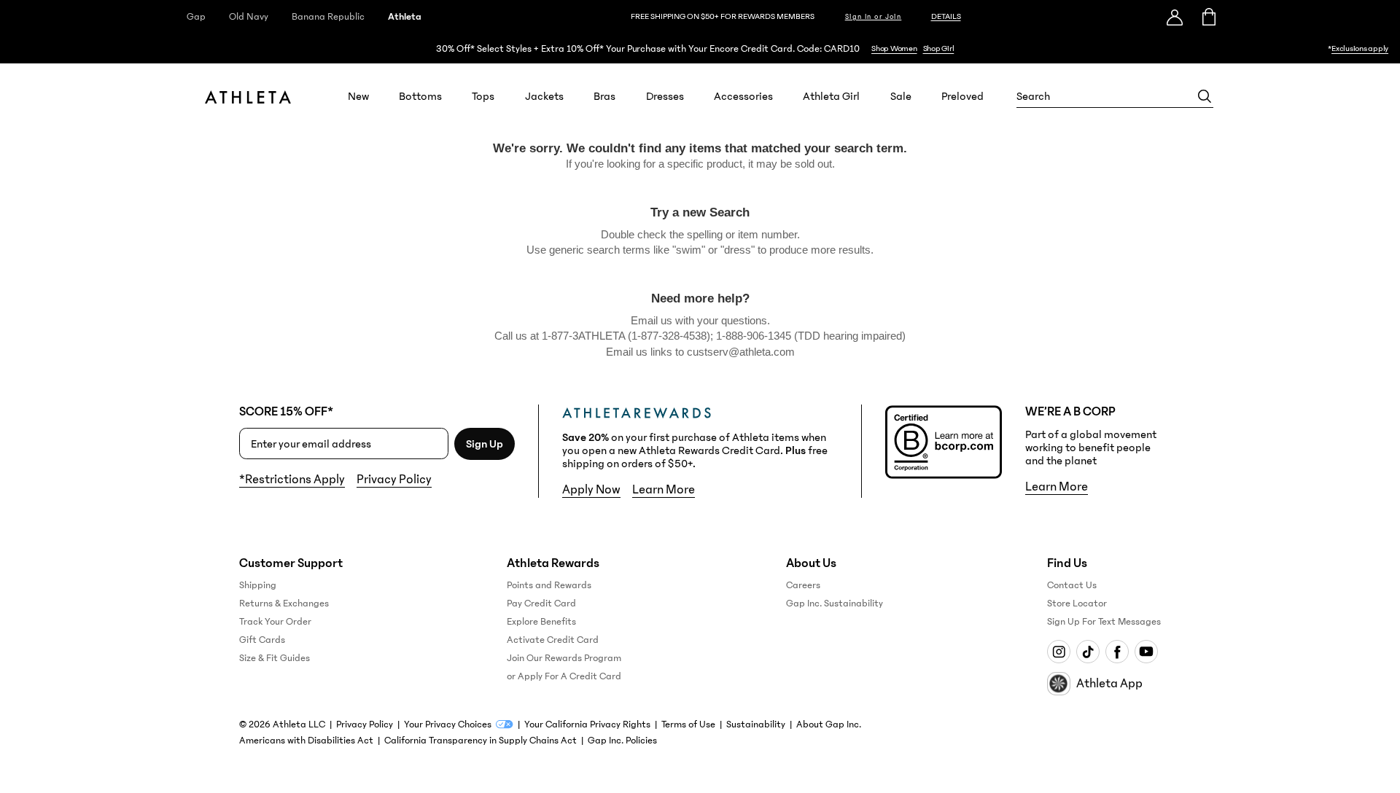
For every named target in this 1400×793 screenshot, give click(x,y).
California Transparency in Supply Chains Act (480, 740)
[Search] (1204, 96)
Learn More (663, 490)
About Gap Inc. (828, 724)
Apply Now (591, 490)
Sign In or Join (873, 16)
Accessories (743, 96)
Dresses (665, 96)
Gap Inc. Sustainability (834, 603)
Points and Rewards (549, 585)
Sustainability (755, 724)
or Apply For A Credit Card (564, 676)
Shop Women (894, 48)
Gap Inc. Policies (622, 740)
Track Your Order (275, 622)
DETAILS (946, 16)
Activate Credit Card (553, 640)
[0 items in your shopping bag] (1208, 17)
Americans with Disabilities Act (306, 740)
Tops (483, 96)
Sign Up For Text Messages (1104, 622)
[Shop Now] (700, 48)
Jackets (544, 96)
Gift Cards (262, 640)
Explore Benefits (541, 622)
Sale (900, 96)
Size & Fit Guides (274, 658)
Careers (803, 585)
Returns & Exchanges (284, 603)
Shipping (257, 585)
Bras (604, 96)
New (358, 96)
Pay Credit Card (541, 603)
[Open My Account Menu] (1174, 17)
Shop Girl (938, 48)
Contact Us (1072, 585)
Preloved (962, 96)
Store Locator (1077, 603)
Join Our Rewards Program (564, 658)
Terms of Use (688, 724)
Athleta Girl (831, 96)
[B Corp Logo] (943, 442)
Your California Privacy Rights (587, 724)
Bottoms (420, 96)
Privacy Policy (394, 479)
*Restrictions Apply (292, 479)
